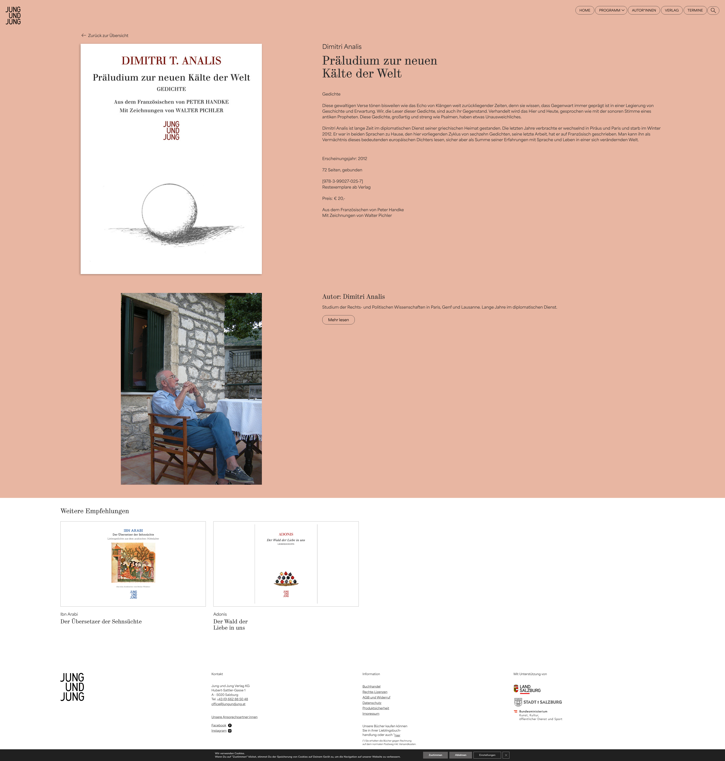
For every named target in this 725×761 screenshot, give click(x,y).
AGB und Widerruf (376, 697)
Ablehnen (460, 755)
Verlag (672, 10)
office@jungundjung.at (228, 704)
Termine (695, 10)
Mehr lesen (338, 319)
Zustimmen (435, 755)
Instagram (219, 731)
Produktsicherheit (375, 708)
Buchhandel (371, 686)
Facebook (218, 725)
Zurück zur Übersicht (108, 35)
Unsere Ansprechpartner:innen (234, 717)
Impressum (370, 714)
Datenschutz (371, 703)
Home (584, 10)
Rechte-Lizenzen (374, 692)
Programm (609, 10)
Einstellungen (487, 755)
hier (397, 735)
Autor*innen (644, 10)
